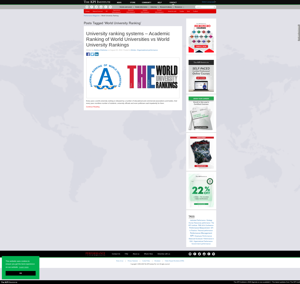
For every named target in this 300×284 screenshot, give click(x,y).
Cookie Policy (146, 261)
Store (132, 2)
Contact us (173, 4)
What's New (148, 254)
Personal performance (205, 230)
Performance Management (201, 233)
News (119, 2)
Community (146, 2)
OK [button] (20, 273)
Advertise (153, 7)
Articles (133, 50)
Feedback (195, 11)
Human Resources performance (199, 223)
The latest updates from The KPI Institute (282, 282)
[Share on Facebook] (88, 54)
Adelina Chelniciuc (101, 50)
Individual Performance (198, 220)
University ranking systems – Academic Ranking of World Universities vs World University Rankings (128, 39)
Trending (182, 11)
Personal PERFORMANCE (159, 11)
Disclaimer (157, 261)
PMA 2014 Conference (205, 225)
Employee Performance (203, 236)
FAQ (126, 254)
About (188, 11)
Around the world (172, 11)
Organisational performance (147, 50)
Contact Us (116, 254)
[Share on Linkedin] (97, 54)
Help (160, 2)
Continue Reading (92, 107)
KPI (107, 11)
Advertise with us (164, 254)
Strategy (87, 11)
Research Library (166, 7)
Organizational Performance (203, 241)
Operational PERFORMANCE (130, 11)
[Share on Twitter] (92, 54)
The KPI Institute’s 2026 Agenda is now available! (247, 282)
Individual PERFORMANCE (145, 11)
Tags (192, 216)
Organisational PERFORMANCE (116, 11)
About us (136, 254)
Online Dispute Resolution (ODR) (174, 261)
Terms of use (119, 261)
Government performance (201, 243)
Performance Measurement (199, 227)
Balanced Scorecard (98, 11)
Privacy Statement (133, 261)
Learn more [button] (24, 267)
